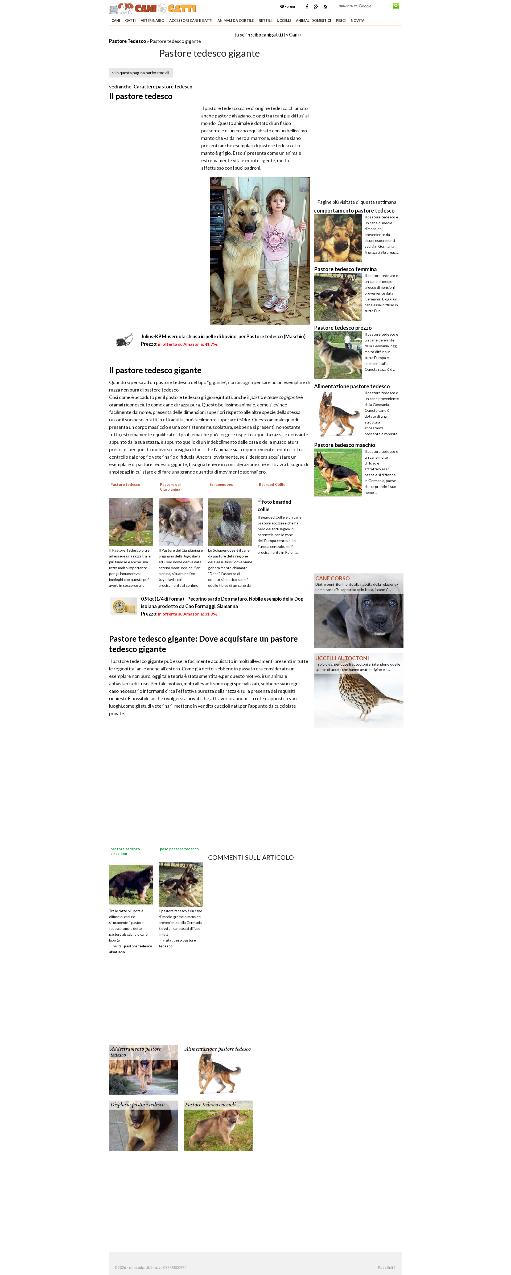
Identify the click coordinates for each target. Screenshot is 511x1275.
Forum (289, 6)
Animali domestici (313, 20)
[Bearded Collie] (280, 505)
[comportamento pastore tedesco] (339, 238)
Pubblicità (386, 1267)
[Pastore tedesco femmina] (339, 297)
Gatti (130, 20)
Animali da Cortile (235, 20)
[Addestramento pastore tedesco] (143, 1069)
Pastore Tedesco (127, 41)
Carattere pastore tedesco (163, 86)
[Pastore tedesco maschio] (339, 472)
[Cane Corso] (358, 610)
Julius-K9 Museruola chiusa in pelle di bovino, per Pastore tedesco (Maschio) (223, 336)
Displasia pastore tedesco (137, 1105)
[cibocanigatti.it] (153, 7)
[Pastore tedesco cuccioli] (218, 1125)
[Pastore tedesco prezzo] (339, 355)
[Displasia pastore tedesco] (143, 1125)
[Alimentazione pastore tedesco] (218, 1069)
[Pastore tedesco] (133, 521)
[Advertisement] (171, 34)
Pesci (341, 20)
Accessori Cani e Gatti (190, 20)
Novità (357, 20)
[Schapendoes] (232, 521)
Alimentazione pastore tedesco (218, 1049)
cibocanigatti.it (268, 35)
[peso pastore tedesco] (181, 884)
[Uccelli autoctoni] (358, 690)
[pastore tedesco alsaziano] (131, 884)
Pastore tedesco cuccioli (210, 1105)
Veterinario (152, 20)
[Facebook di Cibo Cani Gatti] (307, 7)
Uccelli (284, 20)
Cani (116, 20)
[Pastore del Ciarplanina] (183, 521)
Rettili (265, 20)
